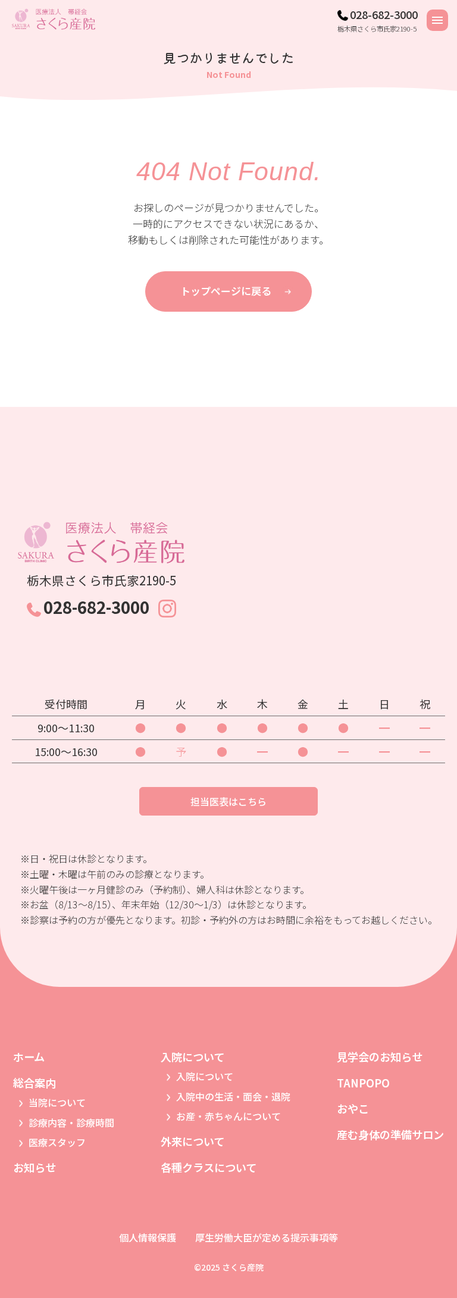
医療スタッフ (57, 1142)
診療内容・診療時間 (71, 1122)
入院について (204, 1076)
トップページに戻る (225, 290)
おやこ (353, 1108)
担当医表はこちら (228, 801)
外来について (192, 1141)
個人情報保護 (147, 1237)
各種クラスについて (208, 1167)
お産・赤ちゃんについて (228, 1116)
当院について (57, 1102)
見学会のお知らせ (379, 1056)
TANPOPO (363, 1082)
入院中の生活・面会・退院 (233, 1096)
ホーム (29, 1056)
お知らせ (34, 1167)
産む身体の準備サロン (390, 1134)
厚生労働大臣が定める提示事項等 (266, 1237)
